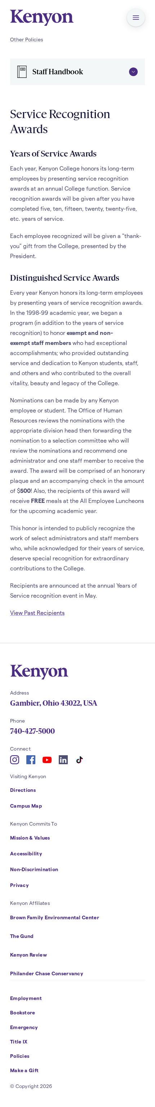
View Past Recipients (37, 612)
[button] (136, 18)
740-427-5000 (32, 731)
